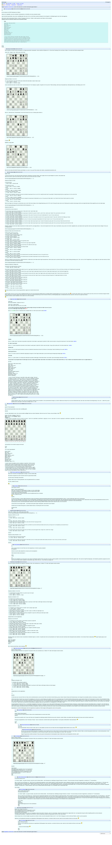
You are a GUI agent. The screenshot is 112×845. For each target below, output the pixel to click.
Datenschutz (19, 4)
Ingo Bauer (11, 403)
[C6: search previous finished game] (11, 426)
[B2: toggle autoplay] (9, 436)
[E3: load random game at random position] (17, 434)
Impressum (14, 4)
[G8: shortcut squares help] (22, 421)
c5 (18, 418)
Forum (4, 3)
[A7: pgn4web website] (6, 424)
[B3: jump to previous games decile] (9, 434)
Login (22, 3)
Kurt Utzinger (17, 736)
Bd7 (55, 418)
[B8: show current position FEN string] (9, 421)
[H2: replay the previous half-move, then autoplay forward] (24, 436)
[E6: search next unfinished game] (17, 426)
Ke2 (77, 418)
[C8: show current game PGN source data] (11, 421)
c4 (49, 418)
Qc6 (68, 418)
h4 (48, 418)
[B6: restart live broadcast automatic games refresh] (9, 426)
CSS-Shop (8, 4)
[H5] (24, 429)
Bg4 (72, 418)
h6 (58, 418)
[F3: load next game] (19, 434)
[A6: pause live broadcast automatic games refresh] (6, 426)
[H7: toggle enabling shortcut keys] (24, 424)
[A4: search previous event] (6, 431)
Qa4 (41, 418)
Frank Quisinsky (8, 8)
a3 (20, 418)
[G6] (22, 426)
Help (14, 3)
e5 (17, 418)
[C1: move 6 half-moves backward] (11, 439)
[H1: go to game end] (24, 439)
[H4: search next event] (24, 431)
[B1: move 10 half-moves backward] (9, 439)
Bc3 (22, 418)
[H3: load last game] (24, 434)
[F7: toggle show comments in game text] (19, 424)
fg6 (63, 418)
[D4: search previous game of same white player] (14, 431)
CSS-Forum (11, 6)
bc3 (25, 418)
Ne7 (27, 418)
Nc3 (13, 418)
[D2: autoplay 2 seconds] (14, 436)
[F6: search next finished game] (19, 426)
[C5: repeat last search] (11, 429)
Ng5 (45, 418)
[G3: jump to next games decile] (22, 434)
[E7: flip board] (17, 424)
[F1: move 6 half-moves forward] (19, 439)
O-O (31, 418)
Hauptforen (6, 6)
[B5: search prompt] (9, 429)
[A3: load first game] (6, 434)
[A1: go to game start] (6, 439)
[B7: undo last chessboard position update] (9, 424)
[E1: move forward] (17, 439)
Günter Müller (14, 299)
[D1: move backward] (14, 439)
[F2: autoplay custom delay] (19, 436)
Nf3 (30, 418)
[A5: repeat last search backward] (6, 429)
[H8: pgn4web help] (24, 421)
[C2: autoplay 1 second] (11, 436)
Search (18, 3)
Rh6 (66, 418)
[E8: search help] (17, 421)
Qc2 (79, 418)
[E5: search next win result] (17, 429)
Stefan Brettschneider (19, 648)
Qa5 (36, 418)
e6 (7, 418)
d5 (10, 418)
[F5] (19, 429)
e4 (6, 418)
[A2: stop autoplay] (6, 436)
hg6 (61, 418)
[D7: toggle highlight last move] (14, 424)
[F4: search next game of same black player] (19, 431)
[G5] (22, 429)
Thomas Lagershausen (16, 472)
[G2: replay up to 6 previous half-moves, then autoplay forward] (22, 436)
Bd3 (34, 418)
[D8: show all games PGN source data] (14, 421)
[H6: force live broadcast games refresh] (24, 426)
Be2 (53, 418)
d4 (9, 418)
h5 (57, 418)
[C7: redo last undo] (11, 424)
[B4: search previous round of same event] (9, 431)
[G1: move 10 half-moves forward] (22, 439)
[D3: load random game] (14, 434)
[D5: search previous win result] (14, 429)
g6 (46, 418)
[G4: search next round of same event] (22, 431)
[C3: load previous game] (11, 434)
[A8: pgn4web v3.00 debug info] (6, 421)
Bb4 (15, 418)
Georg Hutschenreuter (26, 724)
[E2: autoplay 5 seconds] (17, 436)
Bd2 (39, 418)
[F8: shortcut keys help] (19, 421)
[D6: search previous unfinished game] (14, 426)
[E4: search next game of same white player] (17, 431)
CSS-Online (9, 3)
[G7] (22, 424)
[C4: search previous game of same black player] (11, 431)
